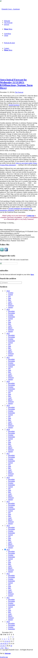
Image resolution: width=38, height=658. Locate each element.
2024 (8, 291)
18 (1, 643)
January (10, 307)
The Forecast (19, 92)
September (11, 317)
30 (11, 646)
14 (7, 641)
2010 (8, 621)
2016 (8, 477)
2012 (8, 573)
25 (1, 646)
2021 (8, 357)
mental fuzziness (14, 105)
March (10, 304)
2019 (8, 405)
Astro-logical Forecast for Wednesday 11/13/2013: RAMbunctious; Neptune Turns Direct (16, 83)
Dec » (7, 648)
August (10, 294)
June (9, 298)
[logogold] (10, 9)
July (9, 296)
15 (9, 641)
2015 (8, 501)
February (11, 305)
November (11, 313)
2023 (8, 309)
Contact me (30, 215)
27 (5, 646)
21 (7, 643)
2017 (8, 453)
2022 (8, 333)
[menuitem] (21, 21)
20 (5, 643)
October (10, 293)
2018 (8, 429)
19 (3, 643)
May (9, 300)
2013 (8, 549)
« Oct (2, 648)
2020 (8, 381)
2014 (8, 525)
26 (3, 646)
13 (5, 641)
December (11, 311)
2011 (8, 597)
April (9, 302)
